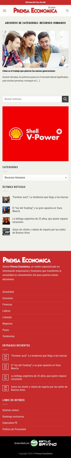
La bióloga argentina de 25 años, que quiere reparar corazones (40, 220)
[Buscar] (67, 11)
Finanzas (7, 304)
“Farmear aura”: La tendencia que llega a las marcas (40, 197)
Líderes (6, 310)
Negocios (7, 323)
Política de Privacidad (14, 429)
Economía (7, 298)
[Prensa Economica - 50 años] (35, 10)
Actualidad (8, 291)
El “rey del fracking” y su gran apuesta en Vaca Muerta (37, 209)
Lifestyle (7, 317)
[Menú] (4, 11)
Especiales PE (9, 422)
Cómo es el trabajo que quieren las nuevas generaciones (28, 71)
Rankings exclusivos (13, 416)
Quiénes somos (10, 410)
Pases (5, 330)
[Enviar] (65, 99)
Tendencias (8, 336)
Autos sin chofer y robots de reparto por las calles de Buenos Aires (39, 231)
